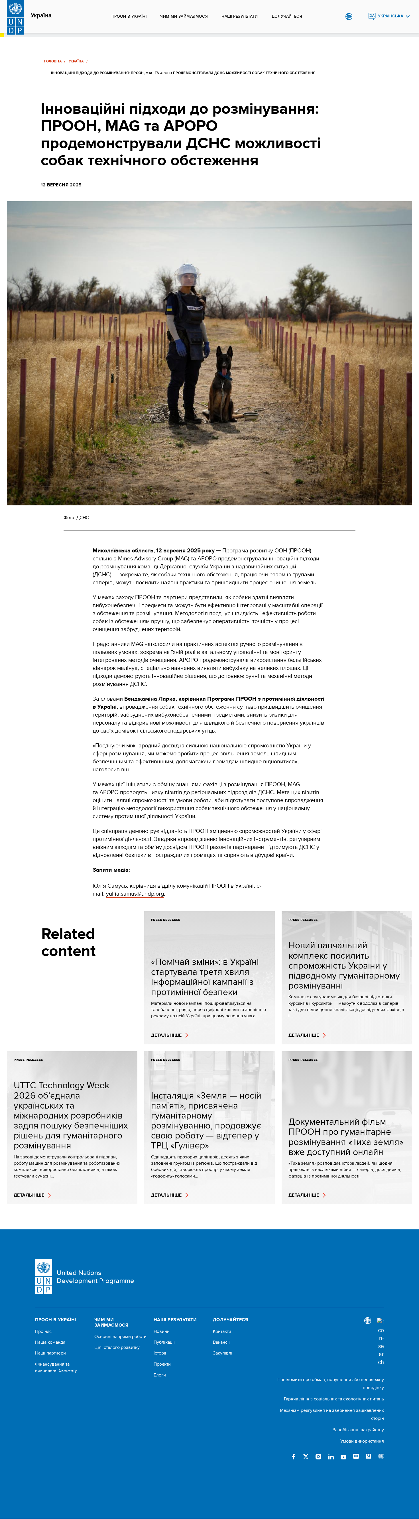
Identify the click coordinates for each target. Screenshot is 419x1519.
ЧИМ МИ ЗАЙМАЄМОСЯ (184, 16)
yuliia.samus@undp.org (135, 893)
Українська (390, 16)
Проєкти (162, 1364)
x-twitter (306, 1456)
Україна (41, 15)
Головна (53, 61)
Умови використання (362, 1441)
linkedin (331, 1456)
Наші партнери (50, 1353)
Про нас (43, 1331)
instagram (318, 1456)
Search (360, 16)
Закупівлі (222, 1353)
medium (368, 1456)
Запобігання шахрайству (358, 1429)
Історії (160, 1353)
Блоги (160, 1375)
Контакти (222, 1331)
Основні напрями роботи (120, 1336)
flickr (356, 1456)
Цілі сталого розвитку (117, 1347)
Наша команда (50, 1342)
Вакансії (221, 1342)
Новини (162, 1331)
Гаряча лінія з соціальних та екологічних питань (334, 1399)
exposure (381, 1456)
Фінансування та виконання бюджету (56, 1367)
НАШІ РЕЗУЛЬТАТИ (239, 16)
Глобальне (348, 16)
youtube (343, 1456)
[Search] (380, 1342)
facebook (293, 1456)
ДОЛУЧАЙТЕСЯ (287, 16)
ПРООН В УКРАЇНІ (129, 16)
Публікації (164, 1342)
